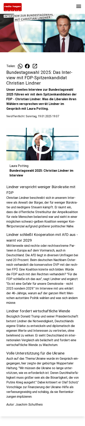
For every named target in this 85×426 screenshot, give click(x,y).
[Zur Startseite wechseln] (12, 7)
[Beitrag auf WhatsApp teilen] (20, 66)
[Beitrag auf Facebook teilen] (27, 66)
